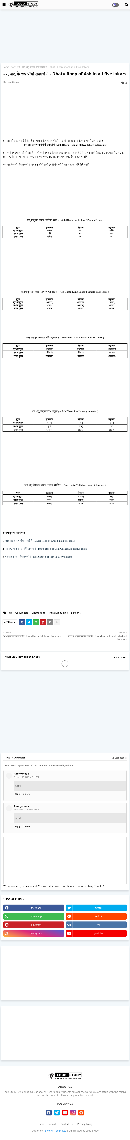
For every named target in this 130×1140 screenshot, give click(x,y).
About (52, 1124)
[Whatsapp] (36, 622)
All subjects (21, 612)
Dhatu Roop (39, 612)
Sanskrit (15, 67)
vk (99, 924)
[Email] (50, 622)
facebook (36, 907)
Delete (26, 793)
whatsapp (36, 916)
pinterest (36, 924)
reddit (98, 916)
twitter (98, 907)
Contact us (67, 1124)
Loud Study (92, 1130)
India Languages (58, 612)
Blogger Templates (55, 1130)
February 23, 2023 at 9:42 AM (26, 777)
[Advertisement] (65, 36)
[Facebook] (22, 622)
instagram (36, 933)
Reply (17, 793)
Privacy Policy (84, 1124)
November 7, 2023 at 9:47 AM (26, 809)
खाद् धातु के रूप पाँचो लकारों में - (40, 540)
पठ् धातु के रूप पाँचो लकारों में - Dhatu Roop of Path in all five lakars (38, 556)
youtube (98, 933)
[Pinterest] (43, 622)
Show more (119, 657)
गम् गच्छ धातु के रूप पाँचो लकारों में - (46, 548)
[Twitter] (29, 622)
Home (6, 67)
